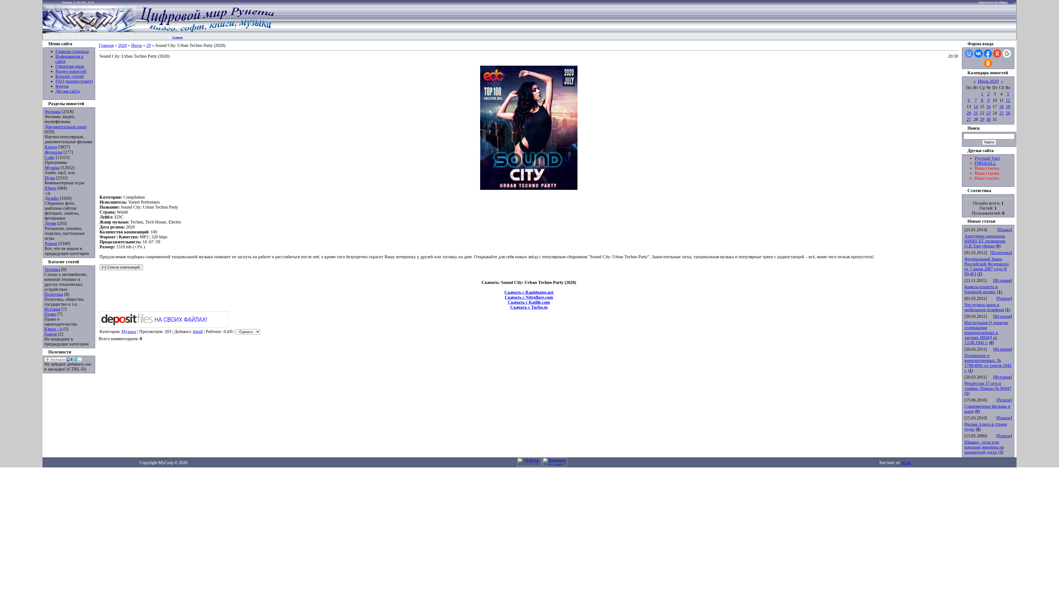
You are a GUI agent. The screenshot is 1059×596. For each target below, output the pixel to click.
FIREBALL (985, 163)
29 (148, 45)
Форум (61, 86)
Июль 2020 (988, 81)
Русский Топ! (987, 158)
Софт (50, 157)
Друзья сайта (67, 91)
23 (988, 113)
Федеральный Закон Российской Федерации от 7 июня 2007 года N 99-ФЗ (986, 266)
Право (50, 314)
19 (1008, 106)
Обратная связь (69, 66)
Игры (50, 177)
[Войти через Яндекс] (997, 53)
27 (969, 119)
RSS (1010, 2)
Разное (51, 243)
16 (988, 106)
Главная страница (72, 51)
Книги (51, 147)
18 (1001, 106)
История (52, 309)
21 (976, 113)
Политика (53, 294)
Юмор (50, 188)
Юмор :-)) (53, 329)
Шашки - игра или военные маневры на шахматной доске (984, 447)
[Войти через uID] (969, 53)
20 (969, 113)
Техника (52, 269)
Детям (50, 223)
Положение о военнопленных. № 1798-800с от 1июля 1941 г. (988, 363)
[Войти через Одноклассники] (988, 63)
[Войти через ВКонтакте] (978, 53)
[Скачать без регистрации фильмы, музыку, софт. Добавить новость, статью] (90, 32)
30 (988, 119)
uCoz (906, 462)
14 (976, 106)
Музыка (52, 167)
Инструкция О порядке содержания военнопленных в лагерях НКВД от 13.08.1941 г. (986, 332)
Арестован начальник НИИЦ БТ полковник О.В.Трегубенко (984, 241)
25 (1001, 113)
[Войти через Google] (1006, 53)
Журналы (53, 152)
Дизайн (52, 198)
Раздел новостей (70, 71)
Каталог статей (69, 76)
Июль (136, 45)
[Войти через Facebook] (988, 53)
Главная (177, 37)
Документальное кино (66, 126)
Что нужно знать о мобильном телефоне (984, 307)
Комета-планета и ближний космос (981, 289)
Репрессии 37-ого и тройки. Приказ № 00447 (987, 386)
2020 (122, 45)
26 (1008, 113)
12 (1008, 100)
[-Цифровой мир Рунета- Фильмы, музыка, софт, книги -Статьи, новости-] (207, 32)
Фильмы (53, 111)
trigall (198, 331)
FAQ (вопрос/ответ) (74, 81)
